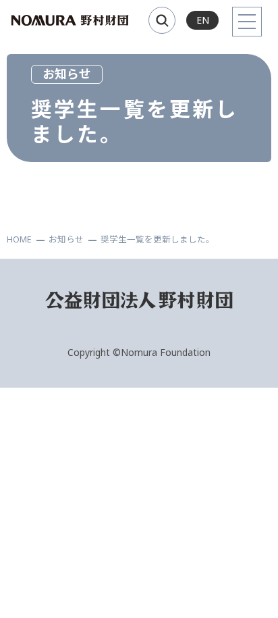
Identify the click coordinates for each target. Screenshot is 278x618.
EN (202, 20)
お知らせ (66, 239)
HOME (19, 239)
